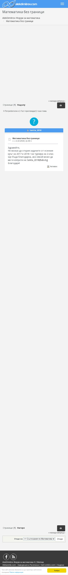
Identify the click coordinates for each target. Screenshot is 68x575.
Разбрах (56, 570)
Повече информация (16, 572)
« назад (52, 101)
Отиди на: (18, 539)
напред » (60, 101)
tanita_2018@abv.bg (37, 159)
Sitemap (40, 562)
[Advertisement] (34, 62)
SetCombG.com (48, 565)
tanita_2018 (35, 130)
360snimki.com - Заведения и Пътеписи (20, 565)
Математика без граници (26, 138)
